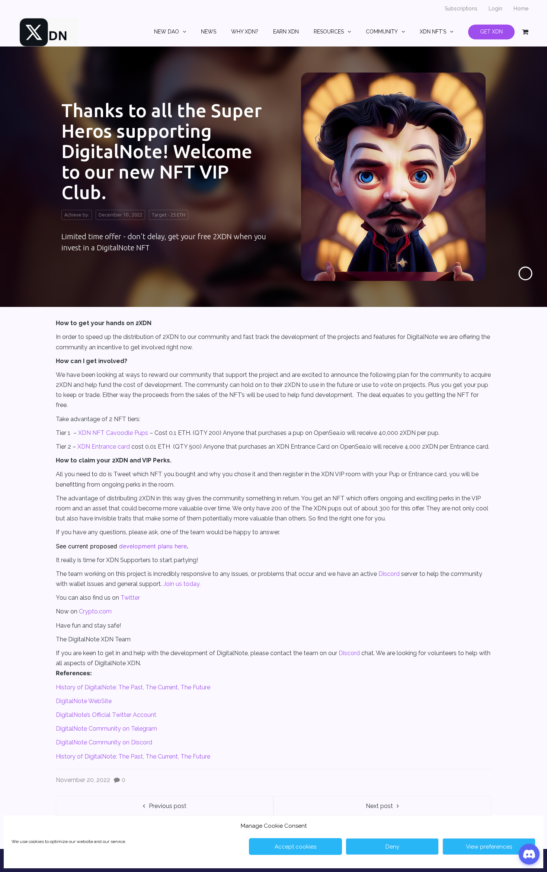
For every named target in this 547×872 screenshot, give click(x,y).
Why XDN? (244, 32)
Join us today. (182, 583)
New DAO (166, 32)
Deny (392, 846)
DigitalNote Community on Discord (104, 742)
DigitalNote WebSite (84, 701)
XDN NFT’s (433, 32)
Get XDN (491, 32)
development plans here (153, 546)
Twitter (130, 597)
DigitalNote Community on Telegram (106, 728)
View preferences (489, 846)
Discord (389, 573)
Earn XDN (286, 32)
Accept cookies (295, 846)
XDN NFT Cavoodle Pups (113, 432)
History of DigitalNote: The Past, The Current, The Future (133, 687)
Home (521, 9)
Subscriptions (461, 9)
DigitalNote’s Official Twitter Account (106, 714)
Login (495, 9)
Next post (379, 806)
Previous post (167, 806)
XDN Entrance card (103, 446)
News (208, 32)
